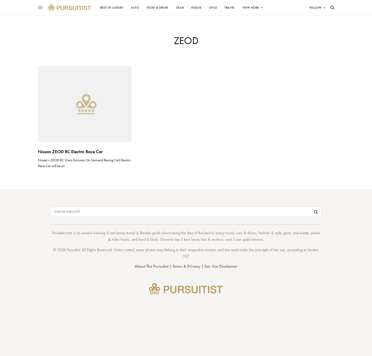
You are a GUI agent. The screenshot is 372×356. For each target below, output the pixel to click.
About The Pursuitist (152, 266)
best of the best (199, 232)
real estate (301, 232)
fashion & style (270, 232)
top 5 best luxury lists (191, 239)
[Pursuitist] (69, 8)
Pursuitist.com (62, 232)
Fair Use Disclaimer (220, 266)
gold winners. (253, 239)
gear (287, 232)
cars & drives (246, 232)
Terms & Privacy (186, 266)
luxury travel (224, 232)
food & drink (148, 239)
